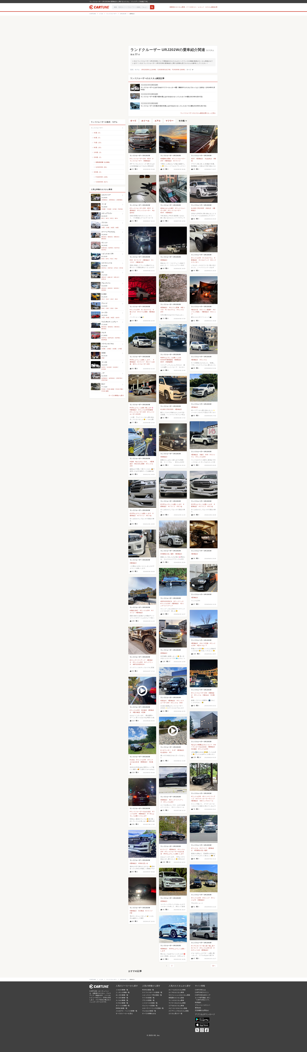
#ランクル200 (196, 258)
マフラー (170, 121)
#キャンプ (206, 898)
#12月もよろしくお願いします (171, 504)
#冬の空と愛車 (139, 464)
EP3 (107, 258)
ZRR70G (119, 378)
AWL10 (110, 277)
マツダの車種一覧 (122, 998)
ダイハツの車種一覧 (123, 1005)
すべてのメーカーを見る (124, 1013)
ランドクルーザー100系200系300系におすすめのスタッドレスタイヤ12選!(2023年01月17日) (173, 106)
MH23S (103, 327)
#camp (132, 760)
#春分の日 (194, 310)
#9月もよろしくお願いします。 (141, 360)
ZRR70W (104, 380)
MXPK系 (104, 339)
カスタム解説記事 (211, 7)
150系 (114, 348)
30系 (112, 227)
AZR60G (104, 378)
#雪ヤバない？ (202, 645)
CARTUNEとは (200, 990)
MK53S (116, 237)
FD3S (103, 389)
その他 (183, 120)
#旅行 (202, 455)
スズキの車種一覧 (122, 1003)
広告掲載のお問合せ (202, 1010)
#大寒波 (141, 911)
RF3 (111, 218)
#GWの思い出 (143, 863)
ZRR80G (104, 200)
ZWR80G (119, 200)
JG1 (102, 299)
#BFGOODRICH (166, 601)
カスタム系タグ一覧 (175, 1013)
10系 (102, 227)
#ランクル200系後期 (145, 410)
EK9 (102, 258)
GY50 (114, 209)
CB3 (111, 308)
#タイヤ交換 (204, 643)
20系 (107, 227)
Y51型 (109, 209)
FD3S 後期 (105, 391)
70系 (102, 317)
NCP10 (116, 248)
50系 (117, 227)
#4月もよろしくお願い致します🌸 (142, 408)
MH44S (103, 328)
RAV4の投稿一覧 (148, 990)
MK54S (103, 238)
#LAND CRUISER (197, 208)
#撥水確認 (136, 712)
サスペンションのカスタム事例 (179, 995)
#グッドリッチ (179, 601)
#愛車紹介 (147, 161)
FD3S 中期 (119, 389)
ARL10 (103, 277)
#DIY (149, 159)
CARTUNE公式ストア (202, 995)
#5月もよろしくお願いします (174, 854)
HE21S (103, 288)
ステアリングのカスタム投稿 (179, 1011)
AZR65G (112, 378)
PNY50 (120, 209)
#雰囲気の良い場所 (167, 554)
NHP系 (117, 338)
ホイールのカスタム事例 (177, 990)
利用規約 (198, 1002)
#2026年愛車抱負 (166, 360)
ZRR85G (112, 200)
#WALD (208, 208)
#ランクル (203, 360)
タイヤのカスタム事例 (176, 992)
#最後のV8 (139, 262)
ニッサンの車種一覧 (123, 992)
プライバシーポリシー (202, 1005)
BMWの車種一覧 (121, 1008)
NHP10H (111, 338)
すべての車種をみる (149, 1013)
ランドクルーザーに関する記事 (149, 84)
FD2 (111, 258)
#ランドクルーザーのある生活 (140, 811)
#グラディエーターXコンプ (205, 798)
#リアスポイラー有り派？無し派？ (203, 946)
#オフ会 (179, 506)
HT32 (116, 268)
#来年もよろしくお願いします (170, 357)
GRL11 (103, 279)
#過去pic (206, 695)
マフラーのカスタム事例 (177, 1003)
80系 (107, 317)
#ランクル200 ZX (206, 948)
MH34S (110, 327)
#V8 (131, 260)
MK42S (110, 237)
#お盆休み (208, 159)
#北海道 (144, 710)
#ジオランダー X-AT (168, 750)
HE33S (116, 288)
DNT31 (103, 268)
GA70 (117, 317)
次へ (213, 966)
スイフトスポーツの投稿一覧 (152, 992)
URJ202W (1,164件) (148, 69)
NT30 (121, 268)
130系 (103, 348)
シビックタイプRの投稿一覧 (152, 995)
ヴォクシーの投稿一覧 (150, 1005)
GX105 (115, 367)
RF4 (116, 218)
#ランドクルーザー (144, 210)
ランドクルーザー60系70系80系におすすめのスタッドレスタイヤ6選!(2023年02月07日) (172, 97)
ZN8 (102, 358)
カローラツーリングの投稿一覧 (153, 1008)
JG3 (111, 299)
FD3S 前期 (110, 389)
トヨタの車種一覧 (122, 990)
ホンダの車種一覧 (122, 995)
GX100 (109, 367)
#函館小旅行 (134, 610)
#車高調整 (169, 362)
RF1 (102, 218)
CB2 (107, 308)
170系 (120, 348)
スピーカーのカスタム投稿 (178, 1008)
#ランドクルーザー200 (138, 159)
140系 (109, 348)
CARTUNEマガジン (202, 992)
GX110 (103, 369)
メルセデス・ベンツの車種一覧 (126, 1011)
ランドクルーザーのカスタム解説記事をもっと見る (198, 113)
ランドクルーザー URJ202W (140, 155)
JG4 (116, 299)
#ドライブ (176, 161)
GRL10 (116, 277)
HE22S (110, 288)
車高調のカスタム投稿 (176, 998)
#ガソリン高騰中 (205, 310)
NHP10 (103, 338)
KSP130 (104, 248)
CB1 (102, 308)
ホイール (145, 121)
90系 (112, 317)
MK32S (103, 237)
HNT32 (110, 268)
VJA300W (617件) (164, 69)
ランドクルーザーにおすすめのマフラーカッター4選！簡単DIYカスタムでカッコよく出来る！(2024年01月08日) (178, 88)
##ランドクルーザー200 (141, 364)
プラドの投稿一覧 (148, 1000)
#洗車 (132, 461)
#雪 (131, 913)
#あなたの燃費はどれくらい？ (201, 745)
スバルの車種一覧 (122, 1000)
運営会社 (198, 1008)
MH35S (116, 327)
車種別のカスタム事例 (177, 7)
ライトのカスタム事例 (176, 1000)
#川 (170, 752)
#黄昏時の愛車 (165, 159)
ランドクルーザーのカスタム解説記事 (147, 78)
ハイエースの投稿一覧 (150, 1003)
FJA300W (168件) (178, 69)
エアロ (158, 121)
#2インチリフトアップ (137, 660)
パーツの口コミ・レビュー (195, 7)
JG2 (107, 299)
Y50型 (103, 209)
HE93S (103, 290)
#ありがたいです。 (141, 461)
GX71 (103, 367)
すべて (190, 69)
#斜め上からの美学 (167, 208)
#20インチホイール (206, 801)
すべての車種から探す (116, 395)
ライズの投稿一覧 (148, 998)
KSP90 (110, 248)
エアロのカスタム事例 (176, 1005)
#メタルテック (204, 260)
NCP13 (103, 249)
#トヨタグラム (208, 258)
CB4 (116, 308)
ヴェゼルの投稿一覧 (149, 1011)
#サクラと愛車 (174, 307)
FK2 (116, 258)
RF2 (107, 218)
